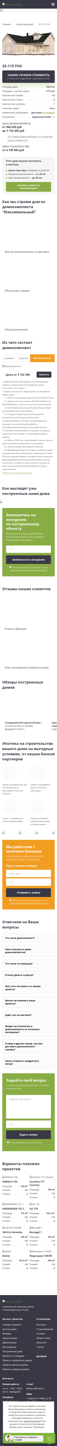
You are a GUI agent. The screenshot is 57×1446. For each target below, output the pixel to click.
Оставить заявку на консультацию (28, 187)
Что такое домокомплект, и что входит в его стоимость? (30, 138)
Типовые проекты (11, 1324)
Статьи (40, 1346)
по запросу (49, 112)
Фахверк (6, 1333)
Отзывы (40, 1333)
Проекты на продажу (13, 1355)
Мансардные (9, 1346)
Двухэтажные (9, 1342)
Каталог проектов (12, 1319)
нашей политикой (32, 1421)
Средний (23, 358)
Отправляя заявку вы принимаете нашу (29, 568)
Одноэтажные (9, 1338)
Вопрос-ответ (43, 1338)
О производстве (44, 1329)
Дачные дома (9, 1329)
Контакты (41, 1324)
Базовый (9, 358)
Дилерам (41, 1356)
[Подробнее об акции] (28, 14)
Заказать (44, 374)
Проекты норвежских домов (17, 1360)
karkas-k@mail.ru (35, 1388)
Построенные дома (12, 1351)
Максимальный (42, 358)
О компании (43, 1319)
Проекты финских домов (15, 1364)
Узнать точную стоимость (28, 76)
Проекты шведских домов (15, 1369)
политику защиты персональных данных (28, 570)
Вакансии (41, 1342)
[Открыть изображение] (28, 43)
